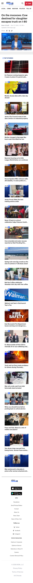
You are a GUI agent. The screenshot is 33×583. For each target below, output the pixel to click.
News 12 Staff (5, 25)
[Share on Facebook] (7, 30)
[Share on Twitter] (9, 30)
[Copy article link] (11, 30)
